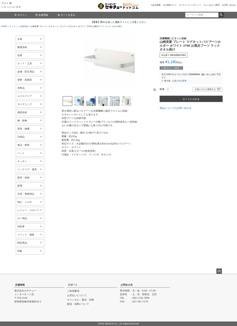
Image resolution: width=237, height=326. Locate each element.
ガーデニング (24, 104)
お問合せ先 (127, 284)
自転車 (21, 226)
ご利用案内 (73, 291)
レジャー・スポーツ (28, 210)
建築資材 (22, 47)
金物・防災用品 (25, 71)
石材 (19, 55)
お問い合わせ (229, 5)
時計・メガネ (24, 202)
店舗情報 (20, 284)
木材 (19, 39)
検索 (221, 14)
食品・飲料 (23, 145)
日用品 (21, 136)
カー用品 (22, 218)
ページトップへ (219, 271)
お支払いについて (77, 295)
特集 (19, 251)
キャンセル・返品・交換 (80, 299)
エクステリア (24, 96)
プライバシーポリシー (190, 5)
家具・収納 (23, 177)
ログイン (22, 15)
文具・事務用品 (25, 193)
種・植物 (22, 120)
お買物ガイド (170, 5)
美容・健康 (23, 128)
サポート (73, 284)
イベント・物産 (25, 234)
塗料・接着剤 (24, 79)
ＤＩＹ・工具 (24, 63)
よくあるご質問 (212, 5)
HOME (4, 26)
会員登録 (43, 15)
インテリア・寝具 (27, 169)
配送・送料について (78, 304)
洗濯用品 (24, 26)
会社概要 (156, 5)
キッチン (13, 26)
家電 (19, 185)
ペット (21, 153)
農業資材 (22, 112)
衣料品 (21, 88)
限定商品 (22, 242)
